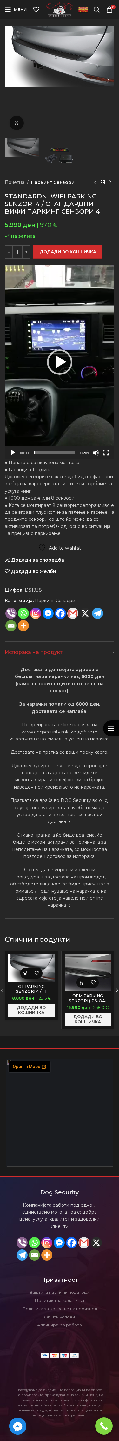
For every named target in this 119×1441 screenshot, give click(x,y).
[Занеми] (96, 456)
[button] (11, 80)
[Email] (11, 625)
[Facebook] (60, 613)
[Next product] (110, 182)
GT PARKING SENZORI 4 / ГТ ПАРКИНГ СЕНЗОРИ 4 (31, 993)
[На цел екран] (106, 456)
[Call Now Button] (104, 1426)
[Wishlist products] (36, 9)
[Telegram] (97, 613)
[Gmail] (72, 613)
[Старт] (13, 456)
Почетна (14, 182)
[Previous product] (95, 182)
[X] (96, 1242)
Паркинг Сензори (53, 182)
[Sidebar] (111, 728)
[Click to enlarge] (17, 123)
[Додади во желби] (37, 973)
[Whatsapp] (23, 613)
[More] (23, 625)
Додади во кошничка (68, 251)
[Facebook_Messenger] (17, 1426)
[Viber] (11, 613)
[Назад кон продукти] (103, 182)
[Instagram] (35, 613)
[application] (59, 362)
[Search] (96, 9)
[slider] (54, 452)
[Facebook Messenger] (48, 613)
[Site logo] (59, 9)
